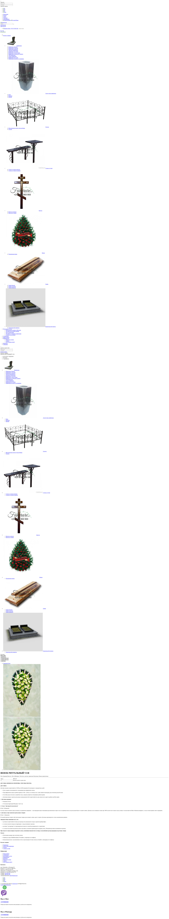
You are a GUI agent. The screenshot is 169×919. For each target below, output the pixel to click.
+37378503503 (5, 902)
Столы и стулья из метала (14, 169)
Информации (6, 338)
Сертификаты (6, 19)
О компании (6, 336)
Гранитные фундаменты (13, 327)
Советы (7, 340)
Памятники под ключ (13, 57)
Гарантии (5, 17)
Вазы (9, 94)
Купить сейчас (4, 351)
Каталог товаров (7, 35)
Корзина (5, 344)
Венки (43, 253)
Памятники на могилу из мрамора (16, 58)
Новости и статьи (10, 339)
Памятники (19, 45)
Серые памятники (12, 56)
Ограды (47, 127)
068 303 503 (3, 26)
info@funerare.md (13, 875)
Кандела (10, 95)
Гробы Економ (11, 285)
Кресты (40, 210)
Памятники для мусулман (14, 52)
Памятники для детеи (13, 51)
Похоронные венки (12, 254)
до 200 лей (3, 656)
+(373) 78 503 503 (14, 28)
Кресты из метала (12, 211)
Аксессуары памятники (50, 93)
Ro (1, 30)
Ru (3, 30)
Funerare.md (14, 883)
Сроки (4, 16)
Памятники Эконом (12, 46)
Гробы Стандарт (12, 286)
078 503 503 (3, 25)
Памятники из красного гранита (15, 54)
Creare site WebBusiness (6, 884)
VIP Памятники (12, 55)
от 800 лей (3, 661)
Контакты (5, 343)
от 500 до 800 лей (4, 659)
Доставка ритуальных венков (12, 331)
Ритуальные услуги (7, 329)
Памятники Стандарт (13, 48)
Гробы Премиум (12, 287)
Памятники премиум (13, 49)
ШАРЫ (10, 97)
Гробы (46, 284)
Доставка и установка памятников (13, 333)
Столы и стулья (48, 168)
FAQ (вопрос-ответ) (10, 342)
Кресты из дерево (12, 213)
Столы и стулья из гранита (14, 170)
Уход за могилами (10, 332)
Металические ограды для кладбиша (16, 128)
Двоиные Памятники (13, 50)
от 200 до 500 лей (4, 658)
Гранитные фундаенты (50, 326)
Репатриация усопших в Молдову (13, 330)
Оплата (4, 15)
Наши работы (6, 337)
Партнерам (5, 14)
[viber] (6, 28)
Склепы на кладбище (10, 334)
